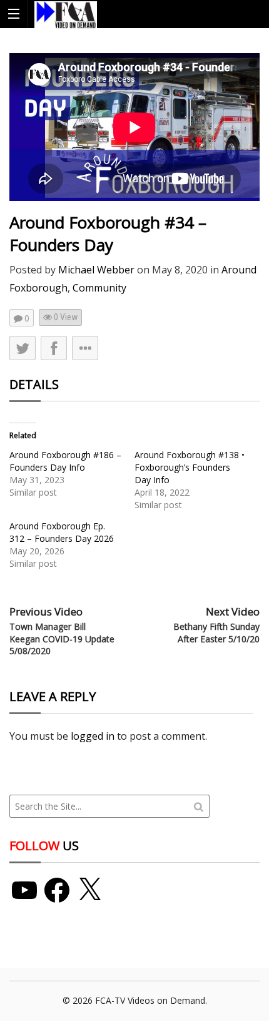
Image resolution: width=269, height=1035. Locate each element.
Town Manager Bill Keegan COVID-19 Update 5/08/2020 (61, 639)
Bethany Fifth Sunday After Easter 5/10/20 (216, 633)
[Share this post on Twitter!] (22, 348)
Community (99, 288)
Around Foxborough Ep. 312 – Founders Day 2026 (61, 532)
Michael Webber (96, 270)
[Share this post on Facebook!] (54, 348)
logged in (92, 736)
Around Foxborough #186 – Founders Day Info (65, 461)
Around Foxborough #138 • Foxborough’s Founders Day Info (189, 467)
